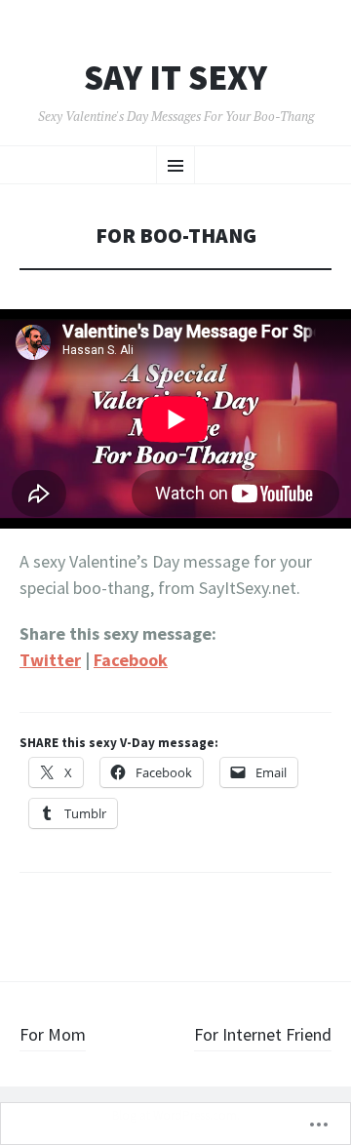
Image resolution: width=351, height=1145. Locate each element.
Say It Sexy (175, 78)
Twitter (50, 660)
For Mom (53, 1034)
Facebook (131, 660)
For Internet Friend (263, 1034)
